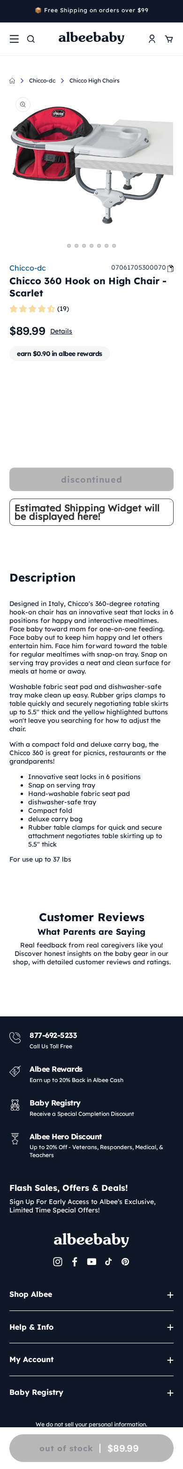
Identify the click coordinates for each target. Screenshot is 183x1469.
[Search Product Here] (31, 39)
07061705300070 (138, 267)
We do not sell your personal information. (91, 1424)
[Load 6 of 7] (106, 246)
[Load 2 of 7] (76, 246)
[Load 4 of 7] (91, 246)
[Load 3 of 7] (84, 246)
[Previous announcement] (12, 11)
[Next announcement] (170, 11)
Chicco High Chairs (94, 80)
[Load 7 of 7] (114, 246)
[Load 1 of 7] (69, 246)
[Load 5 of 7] (99, 246)
